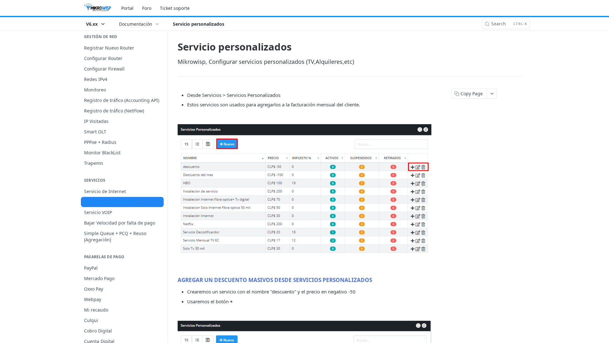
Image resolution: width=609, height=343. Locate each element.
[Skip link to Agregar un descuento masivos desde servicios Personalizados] (173, 280)
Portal (127, 8)
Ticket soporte (175, 8)
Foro (146, 8)
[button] (304, 191)
